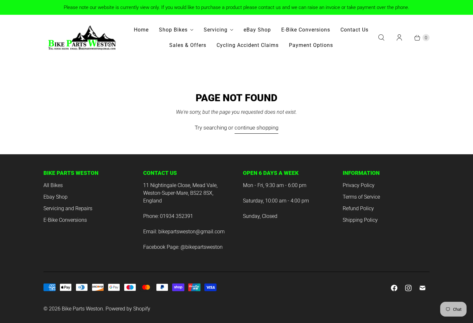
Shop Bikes (173, 30)
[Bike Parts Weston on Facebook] (394, 288)
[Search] (381, 37)
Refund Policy (358, 208)
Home (141, 30)
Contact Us (354, 30)
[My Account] (399, 37)
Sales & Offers (187, 45)
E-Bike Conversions (305, 30)
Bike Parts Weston (82, 309)
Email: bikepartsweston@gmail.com (184, 232)
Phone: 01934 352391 (168, 216)
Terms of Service (361, 197)
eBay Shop (257, 30)
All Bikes (53, 185)
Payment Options (311, 45)
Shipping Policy (360, 220)
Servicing (215, 30)
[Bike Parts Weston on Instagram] (408, 288)
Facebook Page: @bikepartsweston (183, 247)
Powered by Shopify (128, 309)
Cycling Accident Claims (248, 45)
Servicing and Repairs (67, 208)
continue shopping (256, 127)
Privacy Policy (359, 185)
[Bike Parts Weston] (82, 37)
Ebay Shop (55, 197)
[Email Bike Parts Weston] (422, 288)
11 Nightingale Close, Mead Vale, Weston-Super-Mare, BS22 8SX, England (180, 193)
